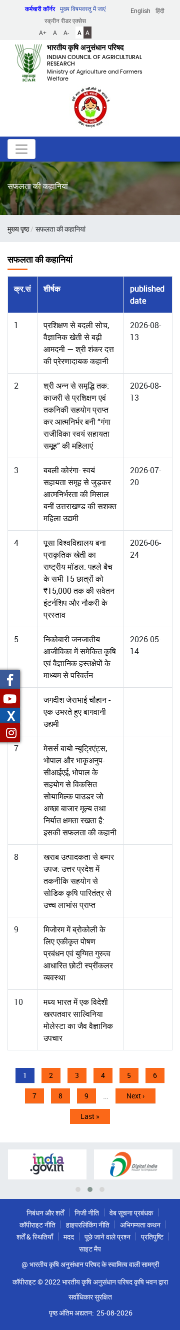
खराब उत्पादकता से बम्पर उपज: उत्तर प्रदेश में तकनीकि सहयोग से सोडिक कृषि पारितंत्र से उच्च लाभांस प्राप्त (79, 880)
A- (66, 33)
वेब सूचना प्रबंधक (131, 1212)
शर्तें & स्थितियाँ (34, 1236)
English (140, 11)
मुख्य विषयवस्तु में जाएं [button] (83, 9)
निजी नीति (86, 1212)
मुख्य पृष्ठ (18, 229)
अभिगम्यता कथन (140, 1224)
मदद (69, 1236)
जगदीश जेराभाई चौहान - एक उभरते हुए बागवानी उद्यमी (77, 711)
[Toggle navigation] (22, 149)
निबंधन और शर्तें (45, 1212)
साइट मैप (90, 1248)
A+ (42, 33)
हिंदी (160, 11)
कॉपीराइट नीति (38, 1224)
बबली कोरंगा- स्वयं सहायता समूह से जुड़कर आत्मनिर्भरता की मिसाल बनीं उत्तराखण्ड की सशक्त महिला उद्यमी (80, 494)
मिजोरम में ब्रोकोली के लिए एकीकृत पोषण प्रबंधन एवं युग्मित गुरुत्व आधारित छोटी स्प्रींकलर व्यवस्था (78, 953)
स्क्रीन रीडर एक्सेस (65, 21)
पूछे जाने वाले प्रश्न (107, 1236)
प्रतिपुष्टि (152, 1236)
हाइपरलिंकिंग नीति (88, 1224)
